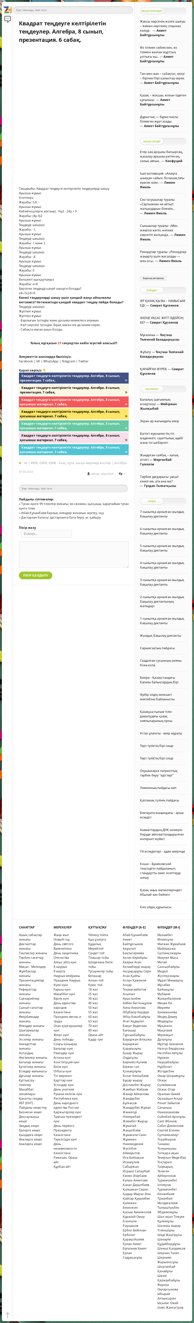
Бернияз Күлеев (135, 1062)
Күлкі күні (61, 985)
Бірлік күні (61, 998)
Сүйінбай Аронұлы (171, 1117)
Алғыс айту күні (65, 962)
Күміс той (95, 985)
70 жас (93, 1026)
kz (26, 463)
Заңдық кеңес (29, 1126)
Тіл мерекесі (63, 1076)
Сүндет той (96, 953)
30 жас (93, 998)
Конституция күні (66, 1062)
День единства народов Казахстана (65, 1007)
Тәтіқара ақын (168, 1153)
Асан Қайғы (131, 976)
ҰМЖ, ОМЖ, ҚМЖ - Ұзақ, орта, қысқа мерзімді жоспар (71, 463)
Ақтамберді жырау (137, 967)
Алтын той (96, 980)
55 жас (93, 1012)
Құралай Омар (134, 1217)
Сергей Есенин (168, 1130)
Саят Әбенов (167, 1121)
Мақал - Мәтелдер (32, 967)
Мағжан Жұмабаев (171, 944)
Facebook (26, 361)
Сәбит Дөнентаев (170, 1126)
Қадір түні (95, 1039)
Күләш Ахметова (135, 1180)
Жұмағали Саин (134, 1135)
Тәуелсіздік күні (65, 1139)
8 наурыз (60, 967)
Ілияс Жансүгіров (170, 1307)
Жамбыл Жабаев (135, 1089)
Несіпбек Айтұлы (170, 1053)
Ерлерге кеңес (30, 1130)
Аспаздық (26, 1053)
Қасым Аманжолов (137, 1212)
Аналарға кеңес (30, 1144)
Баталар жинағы (31, 1062)
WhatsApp (51, 361)
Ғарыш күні (62, 989)
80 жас (93, 1030)
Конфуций (174, 161)
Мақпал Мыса (167, 958)
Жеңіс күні (61, 1035)
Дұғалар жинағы (31, 1076)
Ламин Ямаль (155, 213)
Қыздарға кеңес (31, 1135)
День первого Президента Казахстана (64, 1130)
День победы (64, 1039)
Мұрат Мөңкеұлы (170, 980)
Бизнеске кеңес (30, 1112)
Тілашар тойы (98, 958)
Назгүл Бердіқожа (170, 1048)
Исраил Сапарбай (136, 1171)
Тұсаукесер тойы (100, 971)
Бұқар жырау (132, 1080)
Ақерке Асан (132, 962)
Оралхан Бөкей (168, 1094)
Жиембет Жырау (135, 1121)
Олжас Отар (166, 1089)
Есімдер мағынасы (33, 1071)
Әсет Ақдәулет (133, 1021)
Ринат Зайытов (168, 1103)
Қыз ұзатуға (97, 939)
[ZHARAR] (7, 7)
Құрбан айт (62, 1167)
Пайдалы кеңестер (33, 1107)
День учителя (64, 1089)
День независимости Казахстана (65, 1148)
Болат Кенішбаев (136, 1076)
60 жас (93, 1017)
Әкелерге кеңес (30, 1139)
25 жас (93, 994)
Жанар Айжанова (136, 1094)
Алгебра (120, 463)
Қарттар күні (63, 1080)
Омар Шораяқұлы (171, 1076)
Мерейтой (96, 948)
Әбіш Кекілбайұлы (136, 1017)
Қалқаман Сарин (135, 1189)
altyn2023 (107, 474)
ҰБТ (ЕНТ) (26, 1103)
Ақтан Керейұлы (135, 958)
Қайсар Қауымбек (136, 1198)
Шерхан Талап (168, 1253)
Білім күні (61, 1067)
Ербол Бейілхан (134, 1230)
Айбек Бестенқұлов (137, 1003)
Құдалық (94, 944)
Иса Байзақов (133, 1157)
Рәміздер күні (64, 1053)
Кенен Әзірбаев (135, 1176)
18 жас (93, 989)
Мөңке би (164, 1003)
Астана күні (62, 1057)
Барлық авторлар (153, 278)
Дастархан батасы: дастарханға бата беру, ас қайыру (61, 517)
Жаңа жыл (61, 935)
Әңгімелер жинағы (33, 1057)
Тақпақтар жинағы (33, 953)
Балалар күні (63, 1048)
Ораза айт (95, 1035)
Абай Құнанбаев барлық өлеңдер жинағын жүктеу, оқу (62, 513)
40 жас (93, 1003)
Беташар (94, 976)
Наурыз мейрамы (67, 976)
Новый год (62, 939)
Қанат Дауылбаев (136, 1185)
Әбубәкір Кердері (136, 1012)
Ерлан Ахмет (132, 1244)
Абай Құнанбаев (135, 935)
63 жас (93, 1021)
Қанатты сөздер (31, 1098)
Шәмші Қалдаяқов (171, 1248)
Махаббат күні (64, 994)
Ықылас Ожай (167, 1303)
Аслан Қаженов (134, 980)
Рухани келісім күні (68, 1094)
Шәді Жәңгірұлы (169, 1235)
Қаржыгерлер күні (67, 1112)
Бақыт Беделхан (135, 1026)
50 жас (93, 1008)
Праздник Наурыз (67, 980)
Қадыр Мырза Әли (136, 1194)
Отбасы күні (62, 1071)
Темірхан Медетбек (171, 1157)
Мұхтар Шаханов (170, 1044)
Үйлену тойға (98, 935)
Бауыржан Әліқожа (137, 1039)
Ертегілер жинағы (32, 1067)
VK (38, 361)
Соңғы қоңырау (65, 1044)
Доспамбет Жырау (136, 1085)
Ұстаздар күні (64, 1085)
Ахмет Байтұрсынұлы (161, 83)
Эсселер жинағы (31, 1039)
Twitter (83, 361)
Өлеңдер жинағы (32, 1026)
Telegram (68, 361)
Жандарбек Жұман (137, 1107)
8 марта (59, 971)
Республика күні (66, 1098)
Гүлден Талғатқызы (160, 486)
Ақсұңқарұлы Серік (137, 971)
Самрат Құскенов (164, 305)
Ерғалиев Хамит (135, 1248)
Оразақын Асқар (169, 1098)
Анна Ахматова (134, 1008)
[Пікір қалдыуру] (7, 19)
